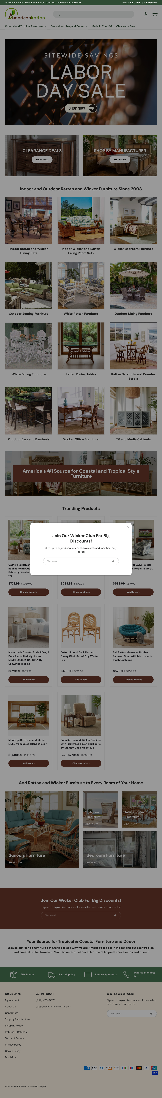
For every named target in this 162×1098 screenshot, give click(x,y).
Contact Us (150, 2)
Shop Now (41, 2)
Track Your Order (131, 2)
